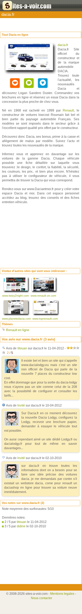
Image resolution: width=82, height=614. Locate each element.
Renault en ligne (17, 330)
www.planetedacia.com (17, 318)
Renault (68, 110)
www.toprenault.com (45, 318)
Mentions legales (62, 593)
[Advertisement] (32, 23)
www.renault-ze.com (44, 295)
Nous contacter (41, 598)
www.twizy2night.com (16, 295)
